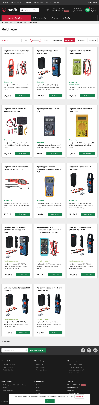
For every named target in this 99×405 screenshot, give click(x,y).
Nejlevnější (92, 40)
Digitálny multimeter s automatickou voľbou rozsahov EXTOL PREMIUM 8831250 (49, 230)
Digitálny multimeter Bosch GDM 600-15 (47, 52)
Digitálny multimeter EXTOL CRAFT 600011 (80, 52)
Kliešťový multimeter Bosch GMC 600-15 (80, 168)
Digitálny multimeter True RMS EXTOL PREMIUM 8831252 (16, 168)
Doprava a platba (16, 2)
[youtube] (95, 350)
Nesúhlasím (79, 396)
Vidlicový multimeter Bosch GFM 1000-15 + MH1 (49, 289)
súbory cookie (69, 396)
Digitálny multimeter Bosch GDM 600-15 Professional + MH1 (15, 230)
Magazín (56, 2)
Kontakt (5, 2)
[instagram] (89, 350)
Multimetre (32, 22)
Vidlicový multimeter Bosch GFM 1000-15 (17, 289)
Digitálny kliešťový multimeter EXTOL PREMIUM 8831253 (16, 52)
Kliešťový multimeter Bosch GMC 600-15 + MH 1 (80, 228)
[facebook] (83, 350)
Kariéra (48, 2)
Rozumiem (50, 401)
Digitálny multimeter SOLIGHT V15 (49, 110)
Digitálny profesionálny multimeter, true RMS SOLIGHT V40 (49, 169)
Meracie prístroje (21, 22)
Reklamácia (27, 2)
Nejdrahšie (81, 40)
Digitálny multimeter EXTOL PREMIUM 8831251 (15, 110)
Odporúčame (69, 40)
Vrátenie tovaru (39, 2)
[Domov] (3, 22)
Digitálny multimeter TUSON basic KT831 (80, 110)
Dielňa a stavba (9, 22)
